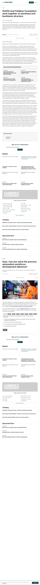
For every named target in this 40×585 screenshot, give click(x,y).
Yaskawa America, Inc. (25, 209)
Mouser (4, 399)
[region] (20, 583)
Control (4, 258)
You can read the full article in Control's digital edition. (21, 306)
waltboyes (4, 34)
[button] (3, 2)
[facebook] (16, 38)
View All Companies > (20, 215)
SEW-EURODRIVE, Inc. (25, 205)
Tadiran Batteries (24, 206)
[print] (37, 38)
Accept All (35, 582)
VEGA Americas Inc (24, 208)
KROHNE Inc (5, 208)
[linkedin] (18, 38)
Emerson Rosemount (6, 203)
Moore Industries (6, 211)
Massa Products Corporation (8, 209)
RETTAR (22, 203)
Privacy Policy (4, 583)
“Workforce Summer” (24, 308)
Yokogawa (23, 211)
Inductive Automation (7, 206)
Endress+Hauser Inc (6, 205)
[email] (23, 38)
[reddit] (21, 38)
